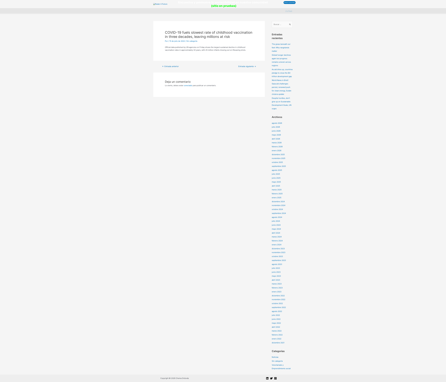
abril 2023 (276, 280)
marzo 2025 (277, 190)
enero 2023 (276, 292)
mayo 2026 (276, 135)
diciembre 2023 (278, 248)
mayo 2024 (276, 229)
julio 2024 (276, 221)
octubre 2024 (277, 209)
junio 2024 (276, 225)
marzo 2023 (277, 284)
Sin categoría (191, 41)
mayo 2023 (276, 276)
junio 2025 (276, 178)
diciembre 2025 (278, 154)
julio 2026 (276, 127)
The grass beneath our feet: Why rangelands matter (281, 47)
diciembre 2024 (278, 201)
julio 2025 (276, 174)
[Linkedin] (267, 378)
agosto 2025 (277, 170)
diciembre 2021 (278, 343)
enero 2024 (276, 245)
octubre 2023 (277, 256)
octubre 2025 (277, 162)
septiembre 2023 (279, 260)
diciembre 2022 (278, 296)
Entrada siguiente (247, 66)
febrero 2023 (277, 288)
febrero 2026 (277, 146)
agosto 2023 (277, 264)
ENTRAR (288, 11)
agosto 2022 (277, 311)
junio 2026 (276, 131)
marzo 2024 (277, 237)
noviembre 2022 (278, 299)
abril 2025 (276, 186)
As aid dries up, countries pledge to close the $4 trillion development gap (282, 72)
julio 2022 (276, 315)
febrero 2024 (277, 241)
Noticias (275, 357)
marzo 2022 (277, 331)
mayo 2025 (276, 182)
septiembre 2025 (279, 166)
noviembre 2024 (278, 205)
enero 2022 (276, 339)
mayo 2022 (276, 323)
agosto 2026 (277, 123)
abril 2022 (276, 327)
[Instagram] (275, 378)
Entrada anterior (170, 66)
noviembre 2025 (278, 158)
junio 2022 (276, 319)
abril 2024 (276, 233)
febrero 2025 (277, 194)
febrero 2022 (277, 335)
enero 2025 (276, 197)
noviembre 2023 (278, 252)
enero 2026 (276, 150)
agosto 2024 (277, 217)
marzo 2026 (277, 143)
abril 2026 (276, 139)
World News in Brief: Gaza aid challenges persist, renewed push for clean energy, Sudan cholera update (281, 87)
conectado (188, 85)
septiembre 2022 (279, 307)
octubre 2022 (277, 303)
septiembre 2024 (279, 213)
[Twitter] (271, 378)
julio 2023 (276, 268)
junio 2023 (276, 272)
